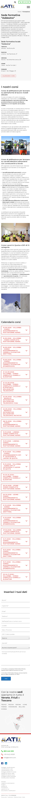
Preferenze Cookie (17, 797)
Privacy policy (4, 797)
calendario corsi (8, 76)
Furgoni (3, 784)
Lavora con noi (5, 789)
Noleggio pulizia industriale (8, 776)
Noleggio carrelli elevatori (8, 767)
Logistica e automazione (7, 783)
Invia (6, 678)
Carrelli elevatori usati (7, 769)
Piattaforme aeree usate (7, 773)
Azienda (3, 781)
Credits (23, 797)
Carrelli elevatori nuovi (7, 770)
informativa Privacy (20, 669)
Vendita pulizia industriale (8, 777)
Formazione (4, 787)
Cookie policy (10, 797)
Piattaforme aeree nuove (8, 775)
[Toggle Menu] (28, 7)
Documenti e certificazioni (8, 790)
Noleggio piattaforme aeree (8, 772)
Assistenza (4, 786)
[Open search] (15, 2)
